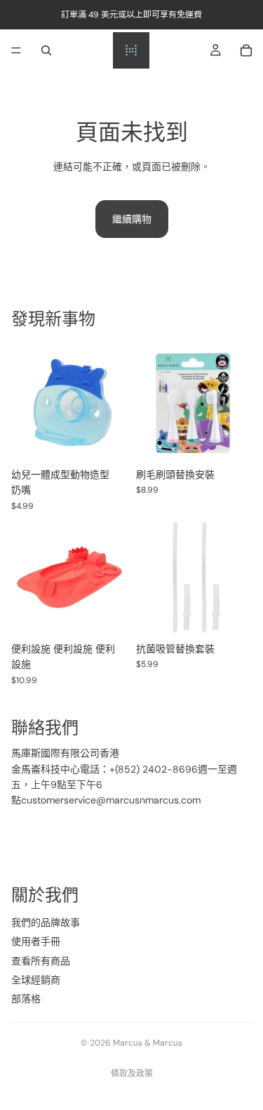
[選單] (16, 50)
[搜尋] (46, 50)
